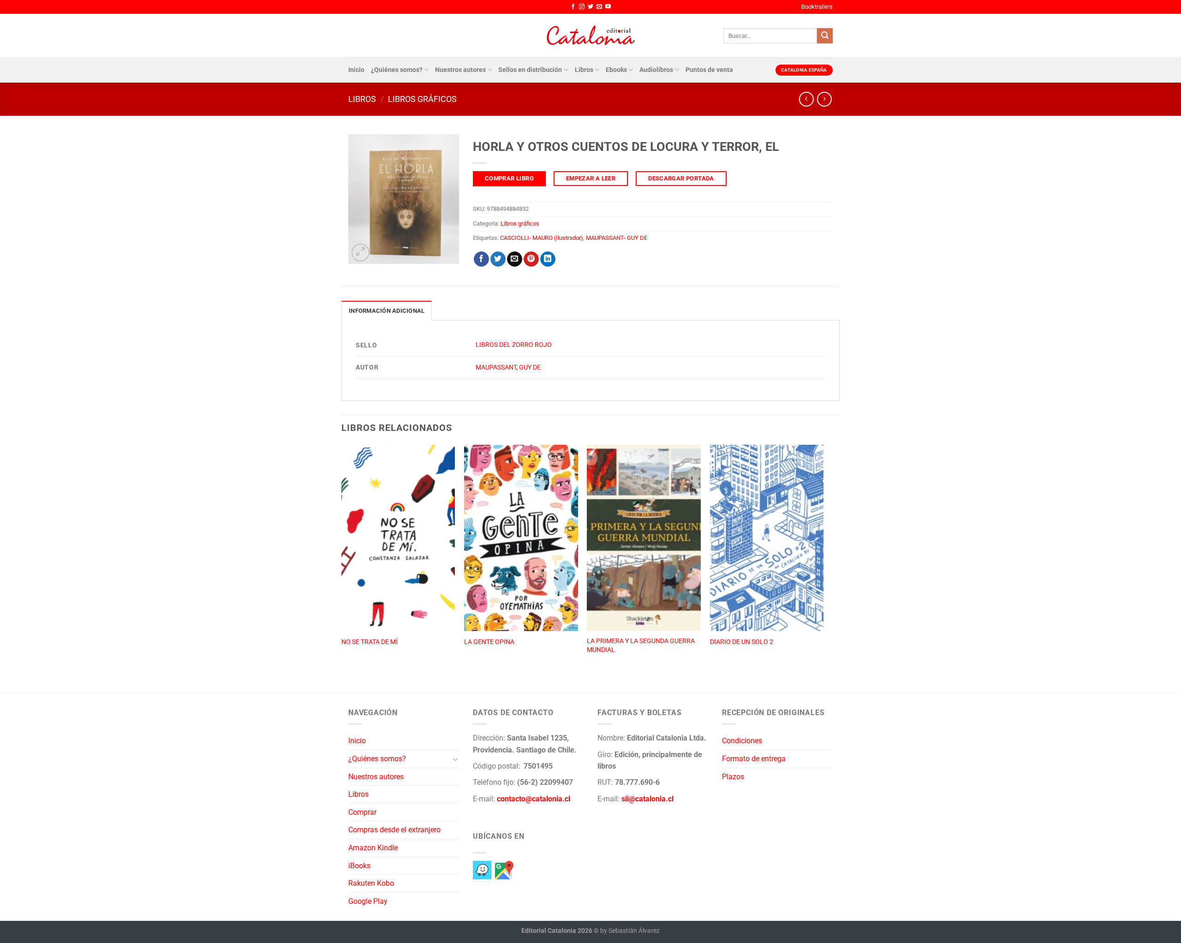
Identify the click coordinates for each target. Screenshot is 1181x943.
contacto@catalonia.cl (533, 798)
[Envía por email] (514, 259)
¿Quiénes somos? (397, 70)
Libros (584, 70)
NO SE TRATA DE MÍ (369, 642)
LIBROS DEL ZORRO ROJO (514, 345)
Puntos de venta (709, 70)
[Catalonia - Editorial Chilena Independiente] (590, 35)
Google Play (368, 901)
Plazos (733, 776)
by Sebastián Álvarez (630, 931)
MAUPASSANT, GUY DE (508, 367)
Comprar (362, 812)
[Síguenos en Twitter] (590, 7)
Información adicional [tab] (386, 310)
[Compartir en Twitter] (498, 259)
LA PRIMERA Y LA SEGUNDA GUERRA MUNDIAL (641, 645)
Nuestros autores (460, 70)
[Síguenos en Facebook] (573, 7)
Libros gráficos (422, 99)
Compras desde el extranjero (394, 829)
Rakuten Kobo (371, 883)
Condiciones (742, 740)
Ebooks (616, 70)
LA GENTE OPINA (489, 642)
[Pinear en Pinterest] (531, 259)
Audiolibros (656, 70)
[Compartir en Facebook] (481, 259)
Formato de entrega (754, 758)
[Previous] (342, 559)
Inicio (356, 70)
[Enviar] (825, 36)
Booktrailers (817, 6)
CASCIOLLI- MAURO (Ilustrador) (541, 237)
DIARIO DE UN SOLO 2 (741, 642)
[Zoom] (361, 253)
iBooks (359, 865)
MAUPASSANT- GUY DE (616, 237)
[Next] (823, 559)
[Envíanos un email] (599, 7)
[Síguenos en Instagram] (582, 7)
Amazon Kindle (373, 847)
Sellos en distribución (530, 70)
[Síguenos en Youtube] (608, 7)
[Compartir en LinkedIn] (547, 259)
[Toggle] (455, 758)
